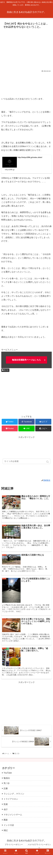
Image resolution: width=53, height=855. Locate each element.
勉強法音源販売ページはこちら (26, 360)
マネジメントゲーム (13, 814)
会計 (6, 809)
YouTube (8, 773)
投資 (6, 804)
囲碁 (6, 820)
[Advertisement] (26, 49)
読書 (6, 788)
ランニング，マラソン (14, 794)
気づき (6, 370)
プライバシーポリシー (14, 844)
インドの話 (9, 825)
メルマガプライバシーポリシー (39, 846)
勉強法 (7, 778)
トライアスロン (11, 799)
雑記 (6, 830)
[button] (47, 462)
